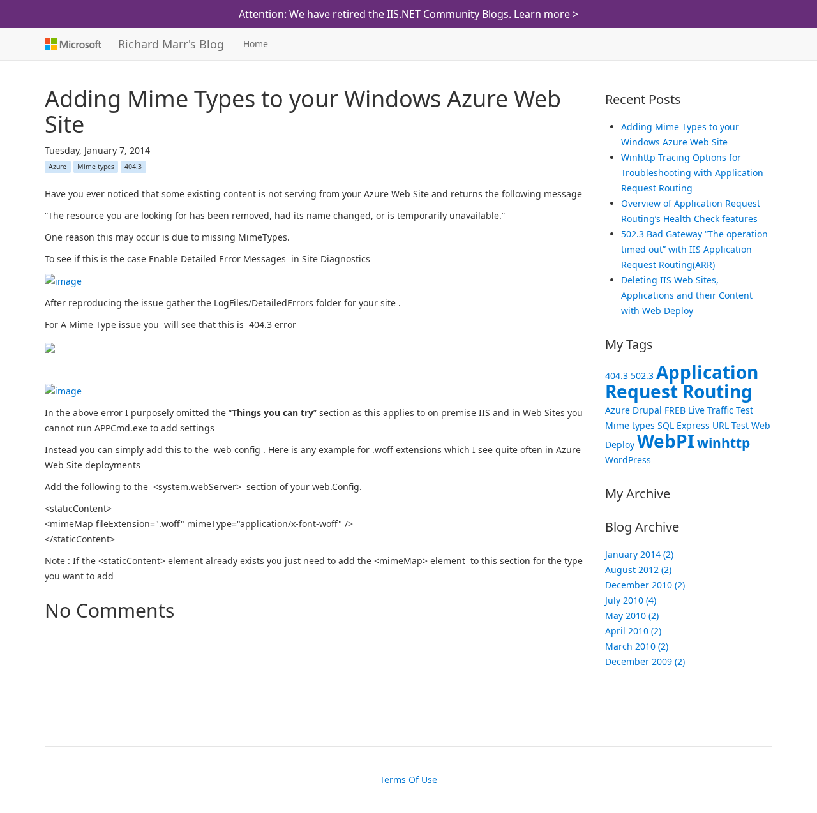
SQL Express (683, 425)
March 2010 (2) (636, 646)
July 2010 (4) (630, 600)
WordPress (628, 460)
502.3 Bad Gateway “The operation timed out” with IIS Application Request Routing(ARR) (694, 249)
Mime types (95, 166)
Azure (57, 166)
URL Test (730, 425)
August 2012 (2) (638, 569)
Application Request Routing (681, 381)
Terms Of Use (408, 779)
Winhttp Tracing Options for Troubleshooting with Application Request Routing (692, 172)
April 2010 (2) (633, 631)
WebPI (665, 441)
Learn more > (546, 14)
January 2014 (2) (639, 554)
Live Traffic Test (720, 410)
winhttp (723, 443)
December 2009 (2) (645, 661)
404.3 (133, 166)
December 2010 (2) (645, 585)
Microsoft (72, 44)
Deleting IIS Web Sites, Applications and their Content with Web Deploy (687, 295)
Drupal (647, 410)
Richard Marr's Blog (171, 44)
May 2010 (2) (632, 615)
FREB (675, 410)
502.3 (642, 375)
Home (255, 44)
